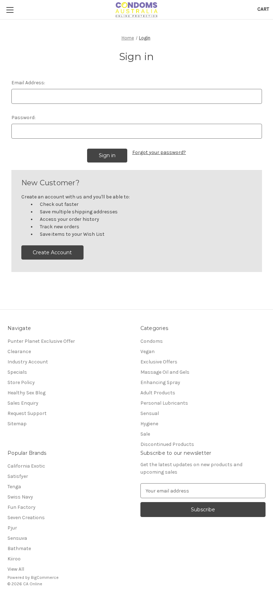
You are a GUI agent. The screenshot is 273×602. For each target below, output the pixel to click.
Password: (23, 117)
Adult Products (157, 393)
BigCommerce (45, 577)
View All (15, 569)
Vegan (147, 351)
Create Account (52, 252)
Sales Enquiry (22, 403)
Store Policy (21, 382)
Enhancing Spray (160, 382)
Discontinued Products (167, 444)
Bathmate (19, 548)
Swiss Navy (20, 497)
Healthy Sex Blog (26, 393)
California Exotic (26, 466)
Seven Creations (26, 518)
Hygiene (149, 424)
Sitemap (17, 424)
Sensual (149, 413)
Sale (145, 434)
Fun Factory (21, 507)
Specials (17, 372)
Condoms (151, 341)
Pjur (12, 528)
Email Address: (28, 83)
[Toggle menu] (10, 10)
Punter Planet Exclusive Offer (41, 341)
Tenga (14, 487)
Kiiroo (14, 559)
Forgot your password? (159, 152)
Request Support (27, 413)
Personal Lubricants (164, 403)
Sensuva (17, 538)
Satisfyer (17, 476)
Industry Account (27, 362)
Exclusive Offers (158, 362)
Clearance (19, 351)
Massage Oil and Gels (164, 372)
